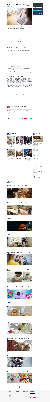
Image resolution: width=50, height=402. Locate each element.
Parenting (8, 218)
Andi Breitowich (10, 198)
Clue (23, 50)
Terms (9, 394)
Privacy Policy (10, 395)
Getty (13, 282)
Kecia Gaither (9, 47)
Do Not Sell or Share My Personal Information (12, 397)
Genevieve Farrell (10, 367)
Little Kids (8, 234)
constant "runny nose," (21, 61)
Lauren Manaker (10, 265)
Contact (9, 396)
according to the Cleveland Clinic (24, 86)
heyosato (16, 33)
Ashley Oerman (9, 334)
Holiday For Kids (9, 370)
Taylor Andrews (10, 351)
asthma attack (19, 82)
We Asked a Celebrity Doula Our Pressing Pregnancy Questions (18, 106)
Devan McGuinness (12, 6)
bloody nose (19, 62)
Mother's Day (8, 319)
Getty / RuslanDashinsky (15, 265)
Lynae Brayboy (9, 50)
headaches (28, 84)
